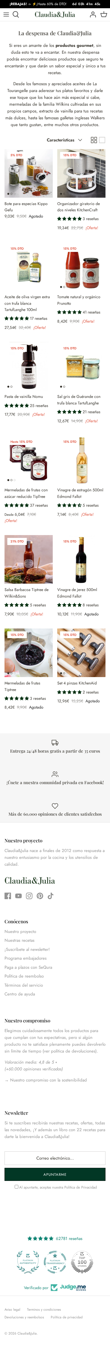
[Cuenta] (91, 14)
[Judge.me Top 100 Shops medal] (82, 1262)
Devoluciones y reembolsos (24, 1317)
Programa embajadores (26, 958)
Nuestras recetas (19, 940)
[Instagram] (29, 896)
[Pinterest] (40, 896)
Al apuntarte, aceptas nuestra (58, 1187)
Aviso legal (12, 1309)
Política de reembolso (24, 976)
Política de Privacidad (80, 1187)
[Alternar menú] (6, 14)
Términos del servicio (24, 985)
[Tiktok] (50, 896)
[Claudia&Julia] (55, 14)
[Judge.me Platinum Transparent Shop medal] (55, 1262)
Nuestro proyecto (20, 931)
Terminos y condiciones (44, 1309)
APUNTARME (55, 1174)
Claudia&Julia (27, 1333)
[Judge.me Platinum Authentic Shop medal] (28, 1262)
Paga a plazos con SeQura (28, 967)
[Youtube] (18, 896)
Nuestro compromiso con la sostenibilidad (48, 1080)
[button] (70, 219)
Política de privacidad (67, 1317)
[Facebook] (8, 896)
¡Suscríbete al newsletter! (27, 949)
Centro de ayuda (20, 994)
